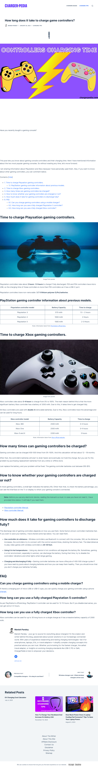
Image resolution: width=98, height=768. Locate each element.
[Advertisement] (49, 113)
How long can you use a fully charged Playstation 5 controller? (36, 205)
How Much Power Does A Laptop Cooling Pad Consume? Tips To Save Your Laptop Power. (79, 717)
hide (10, 177)
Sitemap (49, 753)
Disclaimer (49, 747)
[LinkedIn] (49, 36)
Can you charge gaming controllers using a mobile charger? (34, 202)
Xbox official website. (58, 437)
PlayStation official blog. (58, 326)
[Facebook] (49, 32)
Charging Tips (84, 5)
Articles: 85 (17, 661)
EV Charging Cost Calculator (15, 697)
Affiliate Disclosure (48, 742)
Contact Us (49, 745)
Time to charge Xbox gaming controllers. (22, 188)
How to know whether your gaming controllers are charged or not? (32, 194)
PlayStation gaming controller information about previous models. (37, 185)
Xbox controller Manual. (14, 510)
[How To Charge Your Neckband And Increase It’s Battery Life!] (49, 704)
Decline (78, 765)
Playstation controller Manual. (16, 508)
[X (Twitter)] (49, 34)
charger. (3, 592)
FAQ (6, 200)
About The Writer (49, 736)
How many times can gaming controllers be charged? (27, 191)
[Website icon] (15, 656)
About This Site (49, 739)
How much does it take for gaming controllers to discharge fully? (31, 197)
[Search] (92, 6)
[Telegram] (49, 38)
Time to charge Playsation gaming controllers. (23, 183)
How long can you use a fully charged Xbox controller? (32, 208)
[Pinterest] (49, 35)
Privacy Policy (49, 750)
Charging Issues (71, 5)
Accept (71, 765)
